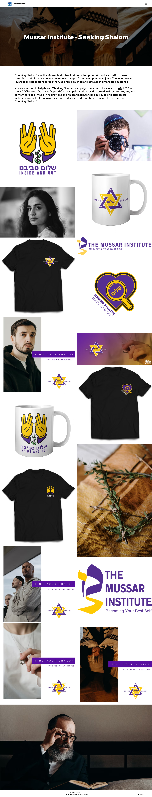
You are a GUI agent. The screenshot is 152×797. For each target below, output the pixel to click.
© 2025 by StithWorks (76, 792)
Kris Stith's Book (20, 3)
